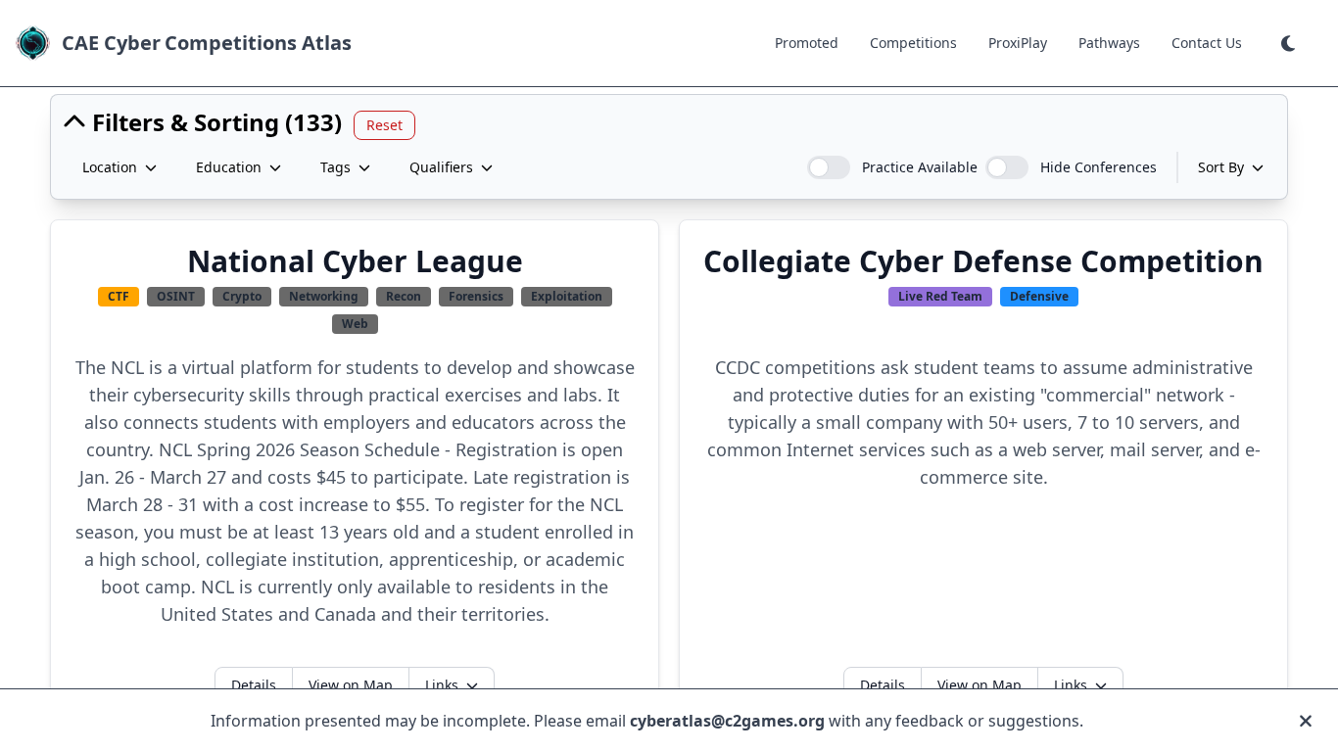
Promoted (806, 42)
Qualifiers (441, 167)
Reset (384, 125)
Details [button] (253, 685)
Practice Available (920, 167)
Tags (335, 167)
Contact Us (1206, 42)
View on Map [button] (351, 685)
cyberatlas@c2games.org (727, 720)
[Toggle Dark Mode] (1290, 43)
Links (441, 685)
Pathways (1109, 42)
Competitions (913, 42)
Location (109, 167)
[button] (1290, 43)
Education (229, 167)
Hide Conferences (1098, 167)
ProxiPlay (1017, 42)
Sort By (1221, 167)
